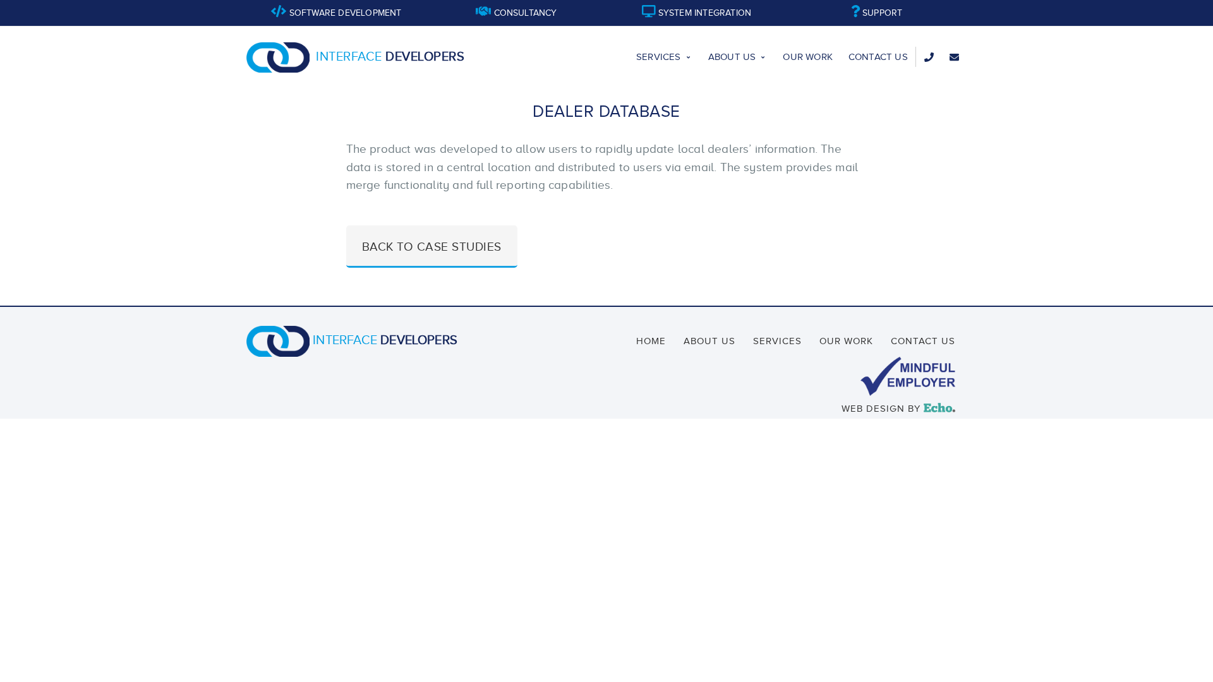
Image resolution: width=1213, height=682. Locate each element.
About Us (732, 57)
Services (658, 57)
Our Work (808, 57)
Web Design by (896, 409)
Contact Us (878, 57)
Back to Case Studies (432, 246)
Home (651, 341)
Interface (390, 56)
